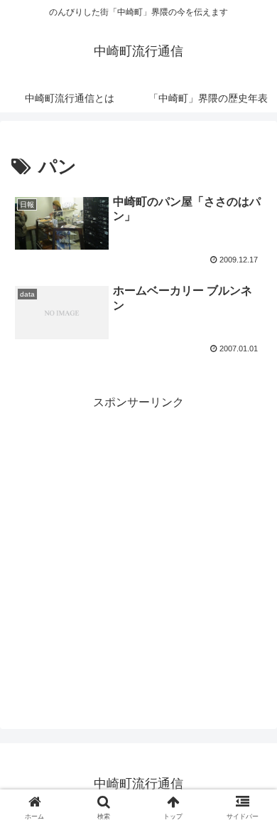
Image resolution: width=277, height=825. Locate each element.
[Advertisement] (138, 552)
